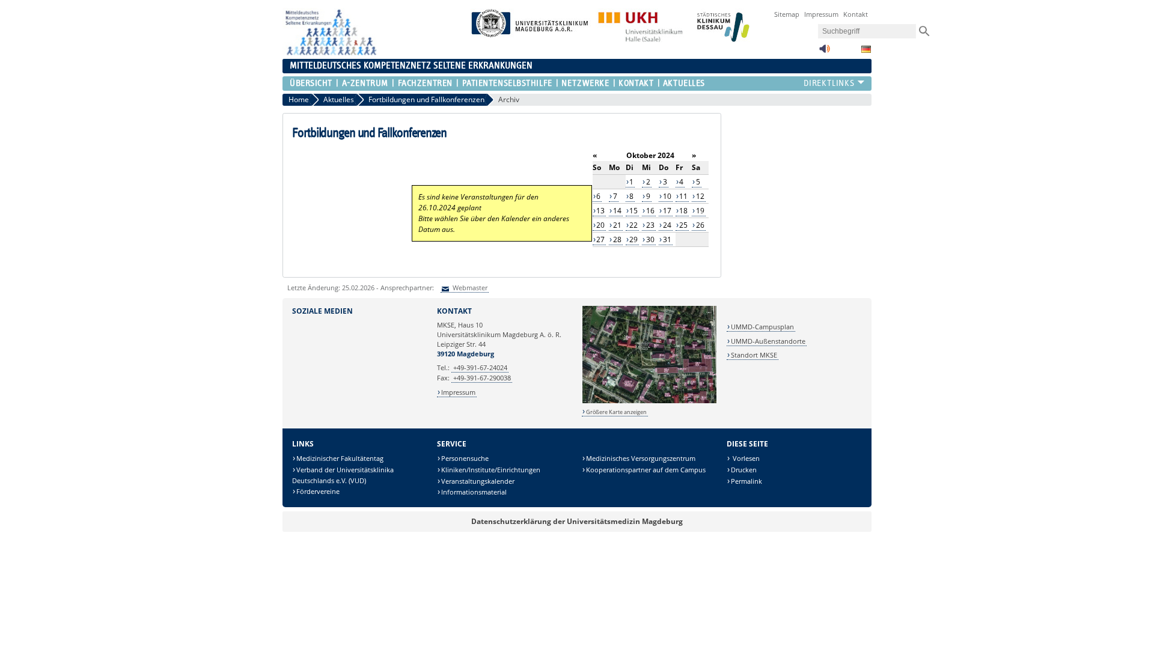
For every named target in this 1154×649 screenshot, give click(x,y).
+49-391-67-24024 (480, 367)
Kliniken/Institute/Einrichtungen (490, 469)
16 (650, 211)
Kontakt (855, 14)
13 (600, 211)
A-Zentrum (365, 83)
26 (700, 225)
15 (633, 211)
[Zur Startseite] (329, 53)
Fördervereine (318, 491)
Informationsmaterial (474, 491)
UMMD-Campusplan (762, 326)
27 (600, 239)
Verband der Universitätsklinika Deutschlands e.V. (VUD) (343, 475)
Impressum (821, 14)
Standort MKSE (754, 354)
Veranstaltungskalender (477, 481)
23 (650, 225)
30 (650, 239)
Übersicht (311, 83)
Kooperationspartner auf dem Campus (646, 469)
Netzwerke (585, 83)
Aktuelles (684, 83)
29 (633, 239)
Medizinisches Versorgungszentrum (640, 458)
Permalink (746, 481)
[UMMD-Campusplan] (649, 401)
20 (600, 225)
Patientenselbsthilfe (507, 83)
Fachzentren (425, 83)
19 (700, 211)
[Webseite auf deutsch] (866, 49)
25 (683, 225)
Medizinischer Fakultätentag (339, 458)
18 (683, 211)
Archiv (508, 99)
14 (617, 211)
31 (667, 239)
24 (667, 225)
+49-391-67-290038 (482, 377)
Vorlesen (745, 458)
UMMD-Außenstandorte (768, 341)
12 (700, 196)
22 (633, 225)
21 (617, 225)
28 (617, 239)
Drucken (744, 469)
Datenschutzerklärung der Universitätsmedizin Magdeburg (577, 521)
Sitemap (786, 14)
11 (683, 196)
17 (667, 211)
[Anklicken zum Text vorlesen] (825, 52)
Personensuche (465, 458)
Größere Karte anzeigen (616, 412)
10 (667, 196)
